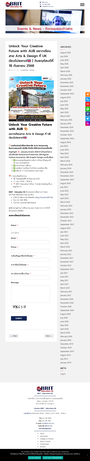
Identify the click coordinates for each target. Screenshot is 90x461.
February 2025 (66, 120)
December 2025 (66, 82)
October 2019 (65, 347)
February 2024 (66, 164)
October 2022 (65, 220)
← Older (13, 336)
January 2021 (65, 295)
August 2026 (65, 52)
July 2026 (64, 56)
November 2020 (67, 303)
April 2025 (64, 112)
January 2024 (65, 168)
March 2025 (65, 116)
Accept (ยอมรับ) (34, 458)
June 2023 (64, 191)
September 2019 (67, 351)
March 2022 (65, 247)
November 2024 (67, 131)
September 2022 (67, 224)
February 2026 (66, 75)
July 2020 (64, 318)
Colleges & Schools (47, 439)
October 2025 (65, 90)
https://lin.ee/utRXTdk (44, 197)
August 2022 (65, 228)
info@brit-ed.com (47, 6)
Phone (14, 247)
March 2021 (65, 288)
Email (14, 238)
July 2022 (64, 232)
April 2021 (64, 284)
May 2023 (64, 194)
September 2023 (67, 179)
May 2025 (64, 108)
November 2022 (67, 217)
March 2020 (65, 332)
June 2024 (64, 150)
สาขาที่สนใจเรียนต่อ (19, 265)
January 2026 (65, 79)
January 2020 (65, 340)
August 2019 (65, 355)
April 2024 (64, 157)
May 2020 (64, 325)
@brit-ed (45, 2)
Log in (63, 374)
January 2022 (65, 254)
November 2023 (67, 176)
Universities (44, 436)
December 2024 (66, 127)
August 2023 (65, 183)
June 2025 (64, 105)
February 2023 (66, 206)
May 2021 (64, 280)
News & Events (45, 441)
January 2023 (65, 209)
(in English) (15, 233)
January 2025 (65, 123)
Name (14, 225)
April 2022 (64, 243)
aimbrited (25, 70)
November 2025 (67, 86)
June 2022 (64, 235)
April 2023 (64, 198)
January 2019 (65, 362)
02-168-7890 (46, 4)
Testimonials (44, 444)
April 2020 (64, 329)
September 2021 (67, 269)
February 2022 (66, 250)
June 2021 (64, 276)
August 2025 (65, 97)
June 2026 (64, 60)
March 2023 (65, 202)
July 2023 (64, 187)
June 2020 (64, 321)
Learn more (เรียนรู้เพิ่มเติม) (52, 458)
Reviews (43, 447)
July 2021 (64, 273)
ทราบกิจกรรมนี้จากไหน (21, 274)
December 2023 (66, 172)
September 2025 (67, 93)
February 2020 (66, 336)
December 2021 (66, 258)
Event (32, 70)
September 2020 (67, 310)
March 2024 (65, 161)
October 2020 (65, 306)
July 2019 (64, 359)
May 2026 (64, 64)
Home (42, 433)
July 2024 (64, 146)
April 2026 (64, 67)
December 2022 (66, 213)
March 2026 (65, 71)
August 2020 (65, 314)
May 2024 (64, 153)
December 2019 (66, 344)
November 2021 (67, 262)
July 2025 (64, 101)
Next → (49, 336)
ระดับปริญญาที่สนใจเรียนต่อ (22, 256)
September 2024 (67, 138)
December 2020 (66, 299)
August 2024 (65, 142)
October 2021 (65, 265)
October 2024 (65, 135)
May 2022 (64, 239)
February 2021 (66, 291)
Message (15, 282)
